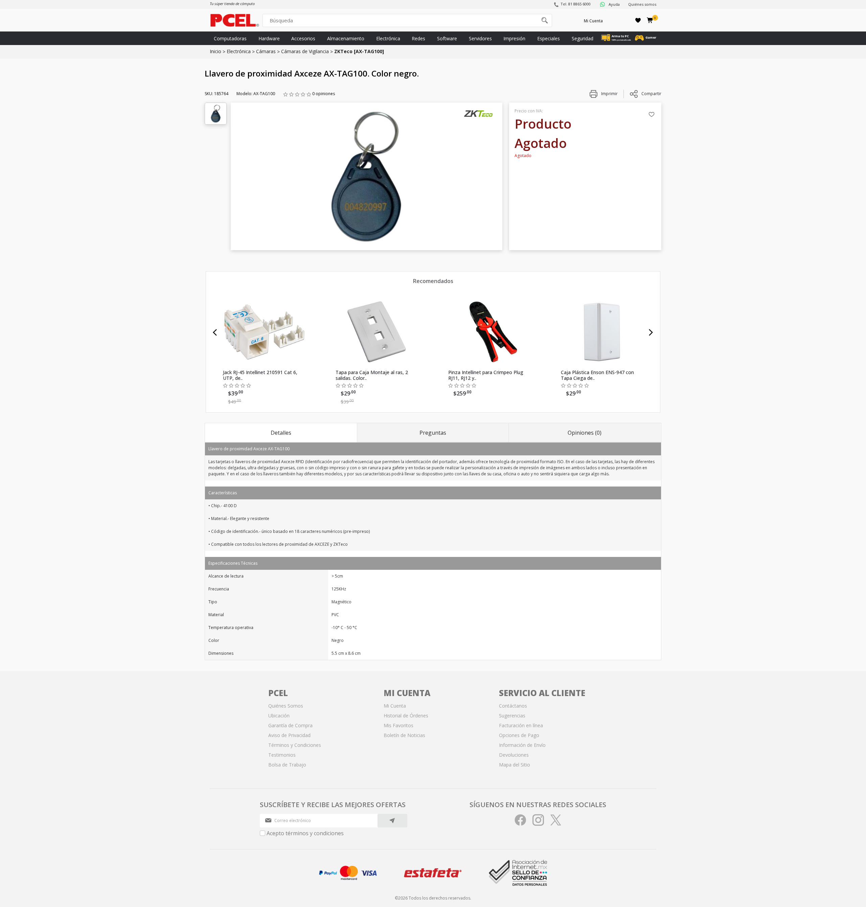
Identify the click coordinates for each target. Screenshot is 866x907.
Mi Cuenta (593, 21)
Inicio (215, 51)
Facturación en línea (521, 725)
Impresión (514, 38)
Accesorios (303, 38)
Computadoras (230, 38)
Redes (418, 38)
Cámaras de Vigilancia (305, 51)
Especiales (548, 38)
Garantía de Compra (290, 725)
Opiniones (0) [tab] (584, 432)
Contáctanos (513, 706)
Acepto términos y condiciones (305, 833)
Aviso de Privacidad (289, 735)
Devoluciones (514, 755)
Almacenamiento (345, 38)
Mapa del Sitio (514, 764)
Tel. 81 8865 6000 (576, 3)
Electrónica (388, 38)
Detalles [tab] (281, 432)
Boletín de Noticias (404, 735)
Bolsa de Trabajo (287, 764)
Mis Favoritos (398, 725)
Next (651, 332)
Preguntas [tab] (432, 432)
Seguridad (582, 38)
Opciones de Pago (519, 735)
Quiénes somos (642, 4)
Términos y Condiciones (294, 745)
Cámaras (266, 51)
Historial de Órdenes (406, 715)
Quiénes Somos (285, 706)
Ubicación (279, 715)
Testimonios (282, 755)
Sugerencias (512, 715)
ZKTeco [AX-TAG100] (359, 51)
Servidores (480, 38)
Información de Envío (522, 745)
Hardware (269, 38)
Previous (215, 332)
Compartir (651, 93)
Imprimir (609, 93)
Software (447, 38)
